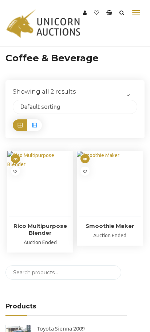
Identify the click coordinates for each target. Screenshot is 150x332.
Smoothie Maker (110, 225)
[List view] (34, 125)
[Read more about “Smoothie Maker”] (85, 158)
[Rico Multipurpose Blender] (40, 184)
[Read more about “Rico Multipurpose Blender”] (15, 158)
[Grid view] (20, 125)
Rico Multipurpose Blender (40, 229)
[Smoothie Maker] (110, 184)
